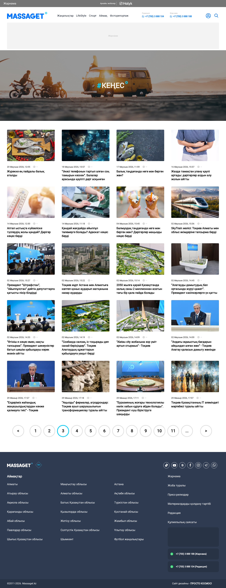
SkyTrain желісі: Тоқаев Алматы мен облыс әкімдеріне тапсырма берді (195, 189)
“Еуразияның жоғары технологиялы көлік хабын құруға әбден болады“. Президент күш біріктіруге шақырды (140, 366)
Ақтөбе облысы (124, 493)
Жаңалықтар (65, 15)
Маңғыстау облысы (74, 484)
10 (159, 431)
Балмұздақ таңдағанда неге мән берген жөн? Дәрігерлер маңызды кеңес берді (139, 190)
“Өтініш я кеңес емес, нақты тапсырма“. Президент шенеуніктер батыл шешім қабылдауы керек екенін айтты (30, 306)
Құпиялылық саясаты (182, 522)
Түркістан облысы (126, 502)
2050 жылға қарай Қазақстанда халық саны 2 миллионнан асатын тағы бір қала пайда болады (139, 247)
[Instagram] (198, 465)
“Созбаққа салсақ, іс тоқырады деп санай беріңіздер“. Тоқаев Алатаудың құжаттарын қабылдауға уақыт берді (85, 306)
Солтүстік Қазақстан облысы (80, 530)
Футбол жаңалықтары (129, 539)
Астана (119, 484)
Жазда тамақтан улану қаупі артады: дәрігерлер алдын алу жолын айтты (191, 134)
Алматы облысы (71, 493)
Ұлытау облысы (124, 530)
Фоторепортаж (119, 15)
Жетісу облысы (71, 521)
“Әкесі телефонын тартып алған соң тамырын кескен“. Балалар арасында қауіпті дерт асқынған (85, 134)
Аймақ (103, 15)
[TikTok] (166, 465)
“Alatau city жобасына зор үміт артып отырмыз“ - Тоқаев (137, 303)
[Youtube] (174, 465)
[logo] (27, 15)
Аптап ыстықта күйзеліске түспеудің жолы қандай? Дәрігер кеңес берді (29, 190)
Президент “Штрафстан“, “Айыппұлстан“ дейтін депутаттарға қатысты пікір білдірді (31, 247)
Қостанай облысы (126, 511)
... (187, 431)
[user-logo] (208, 16)
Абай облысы (16, 521)
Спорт (92, 15)
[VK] (182, 465)
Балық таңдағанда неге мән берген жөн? (140, 132)
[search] (216, 16)
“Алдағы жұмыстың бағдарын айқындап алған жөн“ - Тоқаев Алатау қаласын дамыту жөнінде (193, 304)
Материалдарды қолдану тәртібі (189, 503)
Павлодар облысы (19, 530)
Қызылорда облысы (74, 511)
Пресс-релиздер (178, 494)
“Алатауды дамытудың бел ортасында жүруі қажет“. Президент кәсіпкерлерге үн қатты (194, 247)
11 (173, 431)
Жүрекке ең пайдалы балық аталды (25, 132)
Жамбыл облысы (125, 521)
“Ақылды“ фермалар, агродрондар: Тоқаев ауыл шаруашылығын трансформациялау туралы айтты (85, 365)
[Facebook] (190, 465)
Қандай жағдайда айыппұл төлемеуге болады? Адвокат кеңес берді (85, 190)
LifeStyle (81, 15)
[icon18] (38, 465)
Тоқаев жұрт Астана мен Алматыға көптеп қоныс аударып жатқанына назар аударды (85, 247)
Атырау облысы (17, 493)
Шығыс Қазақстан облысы (25, 539)
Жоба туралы (177, 485)
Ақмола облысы (17, 502)
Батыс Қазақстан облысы (78, 502)
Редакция (174, 513)
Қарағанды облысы (20, 511)
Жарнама (10, 3)
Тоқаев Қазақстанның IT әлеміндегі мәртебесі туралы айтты (195, 364)
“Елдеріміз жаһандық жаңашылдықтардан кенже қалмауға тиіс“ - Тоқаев (25, 365)
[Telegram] (206, 465)
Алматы (12, 484)
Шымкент (67, 539)
